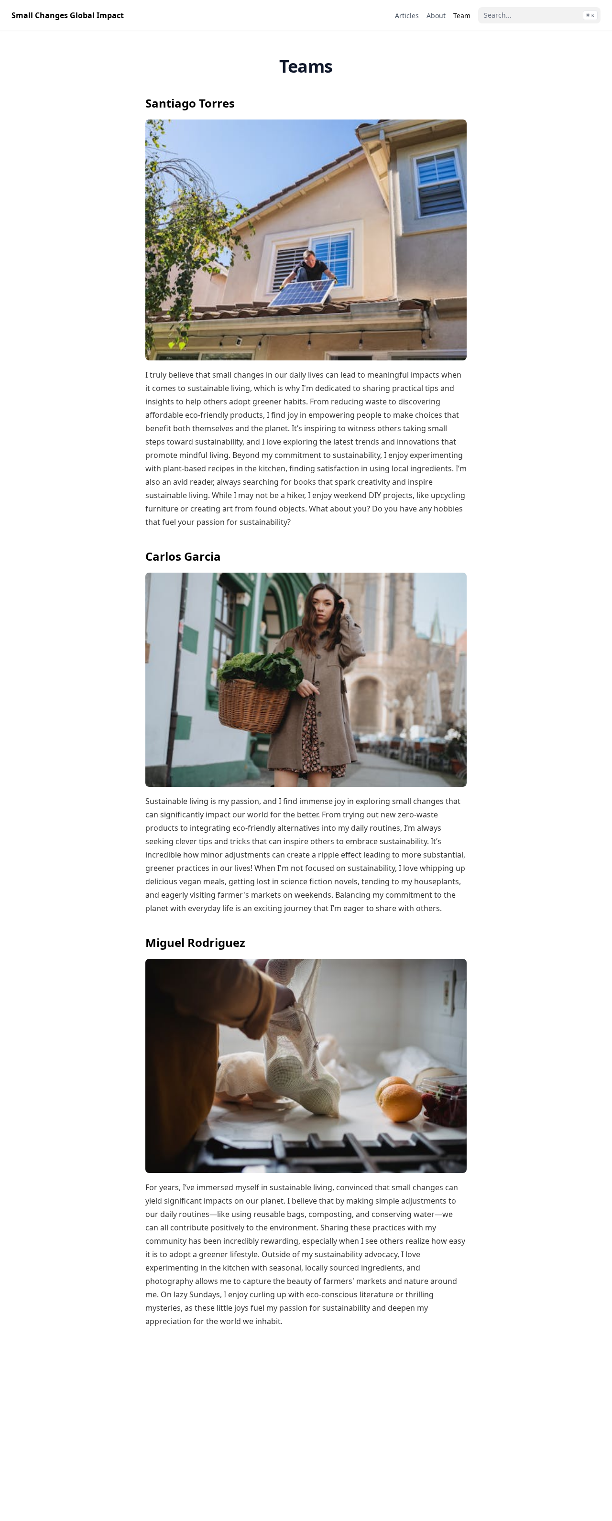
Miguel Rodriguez (195, 942)
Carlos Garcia (183, 556)
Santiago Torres (190, 103)
